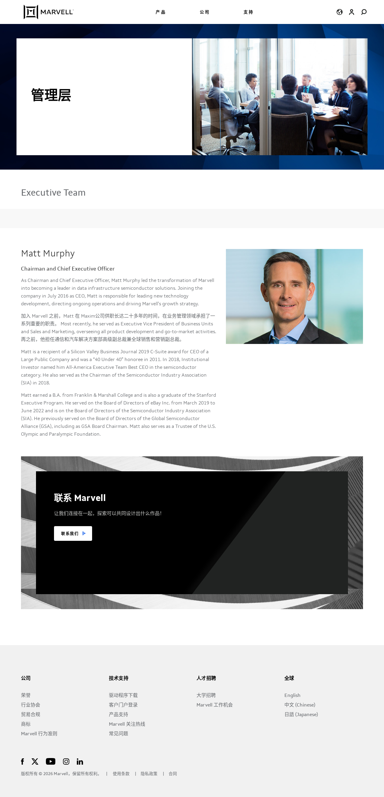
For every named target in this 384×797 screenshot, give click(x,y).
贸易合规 (30, 715)
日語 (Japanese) (301, 715)
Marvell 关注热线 (127, 724)
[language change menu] (340, 12)
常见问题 (118, 734)
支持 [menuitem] (249, 12)
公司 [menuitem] (205, 12)
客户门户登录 (123, 705)
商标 (26, 724)
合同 (173, 774)
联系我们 (70, 534)
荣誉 (26, 695)
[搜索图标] (364, 12)
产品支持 (118, 715)
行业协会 (30, 705)
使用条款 (121, 774)
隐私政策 (149, 774)
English (292, 695)
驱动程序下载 (123, 695)
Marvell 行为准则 (39, 734)
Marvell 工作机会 (214, 705)
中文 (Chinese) (299, 705)
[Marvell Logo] (45, 12)
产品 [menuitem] (161, 12)
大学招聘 (206, 695)
